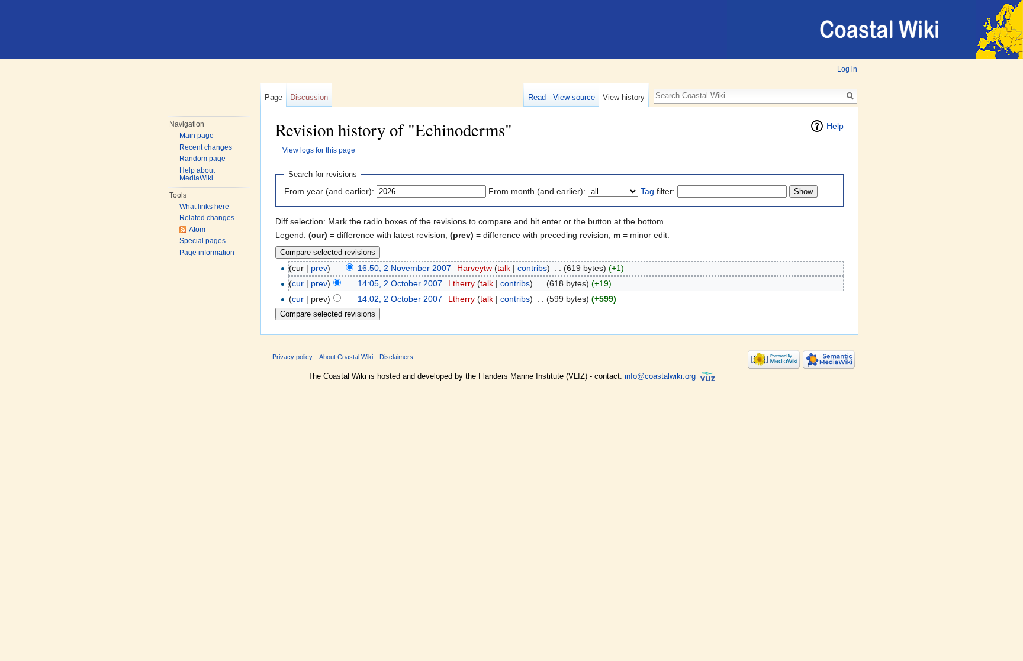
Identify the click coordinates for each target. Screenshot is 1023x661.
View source (574, 97)
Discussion (309, 97)
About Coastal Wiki (346, 356)
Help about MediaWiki (197, 174)
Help (835, 126)
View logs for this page (318, 150)
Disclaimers (396, 356)
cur (298, 283)
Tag (647, 191)
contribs (532, 268)
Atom (197, 229)
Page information (206, 253)
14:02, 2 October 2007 (400, 299)
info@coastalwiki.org (660, 376)
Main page (196, 135)
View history (624, 97)
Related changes (206, 218)
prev (319, 268)
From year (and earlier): (329, 191)
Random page (202, 158)
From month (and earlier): (537, 191)
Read (537, 97)
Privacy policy (292, 356)
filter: (658, 191)
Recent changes (205, 147)
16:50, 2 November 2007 (404, 268)
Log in (847, 69)
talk (503, 268)
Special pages (202, 241)
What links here (204, 206)
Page (273, 97)
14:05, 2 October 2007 (400, 283)
